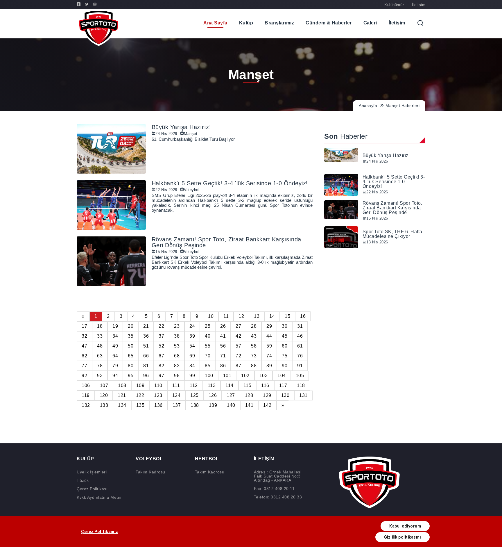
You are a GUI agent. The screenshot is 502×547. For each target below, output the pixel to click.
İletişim (418, 5)
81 (146, 365)
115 (247, 385)
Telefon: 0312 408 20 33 (278, 497)
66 (146, 355)
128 (249, 395)
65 (130, 355)
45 (284, 336)
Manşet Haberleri (402, 105)
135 (140, 405)
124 (176, 395)
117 (283, 385)
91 (300, 365)
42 (238, 336)
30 (284, 326)
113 (212, 385)
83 (177, 365)
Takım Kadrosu (150, 472)
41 (223, 336)
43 (254, 336)
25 (207, 326)
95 (130, 375)
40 (207, 336)
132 (86, 405)
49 (115, 345)
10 (211, 316)
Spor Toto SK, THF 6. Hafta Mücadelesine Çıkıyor (392, 234)
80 (130, 365)
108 (122, 385)
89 (269, 365)
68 (177, 355)
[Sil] (434, 23)
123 (158, 395)
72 (238, 355)
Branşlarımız (279, 22)
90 (284, 365)
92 (84, 375)
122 (140, 395)
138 (195, 405)
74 (269, 355)
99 (192, 375)
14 (272, 316)
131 (303, 395)
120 (104, 395)
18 (100, 326)
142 (267, 405)
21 (146, 326)
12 (241, 316)
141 (249, 405)
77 (84, 365)
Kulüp (246, 22)
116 (265, 385)
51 (146, 345)
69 (192, 355)
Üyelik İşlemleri (92, 472)
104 (281, 375)
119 (86, 395)
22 (161, 326)
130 (285, 395)
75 (284, 355)
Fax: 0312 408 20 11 (274, 488)
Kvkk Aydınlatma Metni (99, 497)
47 (84, 345)
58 (254, 345)
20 (130, 326)
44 (269, 336)
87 (238, 365)
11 (226, 316)
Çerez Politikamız (99, 531)
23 (177, 326)
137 (177, 405)
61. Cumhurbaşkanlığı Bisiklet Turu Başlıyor (193, 139)
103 (263, 375)
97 (161, 375)
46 (300, 336)
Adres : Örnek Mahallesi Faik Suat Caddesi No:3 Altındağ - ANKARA (278, 476)
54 (192, 345)
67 (161, 355)
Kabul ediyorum (405, 526)
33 (100, 336)
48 (100, 345)
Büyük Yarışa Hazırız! (181, 127)
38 (177, 336)
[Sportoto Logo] (98, 27)
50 (130, 345)
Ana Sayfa (215, 22)
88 (254, 365)
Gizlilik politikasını (402, 537)
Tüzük (83, 480)
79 (115, 365)
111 (176, 385)
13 (256, 316)
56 (223, 345)
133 (104, 405)
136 (158, 405)
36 (146, 336)
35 (130, 336)
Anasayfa (368, 105)
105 (300, 375)
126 (213, 395)
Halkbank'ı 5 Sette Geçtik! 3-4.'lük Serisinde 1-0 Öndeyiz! (230, 183)
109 (140, 385)
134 (122, 405)
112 (194, 385)
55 (207, 345)
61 (300, 345)
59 (269, 345)
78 (100, 365)
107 (104, 385)
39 (192, 336)
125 (194, 395)
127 (231, 395)
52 (161, 345)
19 (115, 326)
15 (287, 316)
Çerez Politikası (92, 489)
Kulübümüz (394, 5)
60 (284, 345)
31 (300, 326)
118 (301, 385)
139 (213, 405)
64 (115, 355)
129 (267, 395)
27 (238, 326)
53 (177, 345)
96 (146, 375)
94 (115, 375)
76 (300, 355)
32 (84, 336)
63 (100, 355)
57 (238, 345)
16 (303, 316)
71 (223, 355)
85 (207, 365)
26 (223, 326)
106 (86, 385)
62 (84, 355)
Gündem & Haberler (329, 22)
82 (161, 365)
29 (269, 326)
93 (100, 375)
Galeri (370, 22)
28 (254, 326)
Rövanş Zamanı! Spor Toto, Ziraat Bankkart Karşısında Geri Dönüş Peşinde (226, 242)
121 (122, 395)
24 (192, 326)
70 (207, 355)
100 (209, 375)
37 (161, 336)
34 (115, 336)
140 (231, 405)
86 (223, 365)
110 (158, 385)
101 (227, 375)
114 (229, 385)
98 (177, 375)
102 (245, 375)
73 (254, 355)
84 (192, 365)
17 (84, 326)
